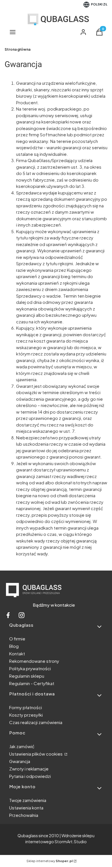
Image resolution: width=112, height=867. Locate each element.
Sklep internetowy (49, 861)
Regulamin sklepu (26, 676)
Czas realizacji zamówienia (35, 722)
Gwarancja (19, 761)
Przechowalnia (23, 815)
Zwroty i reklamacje (29, 768)
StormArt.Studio (71, 841)
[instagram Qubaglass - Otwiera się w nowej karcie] (21, 617)
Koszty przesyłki (26, 714)
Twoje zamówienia (27, 800)
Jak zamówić (21, 746)
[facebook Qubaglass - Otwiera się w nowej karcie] (8, 617)
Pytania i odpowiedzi (30, 776)
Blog (14, 646)
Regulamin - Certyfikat (31, 683)
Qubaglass (28, 835)
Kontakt (17, 653)
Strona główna (17, 49)
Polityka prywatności (30, 668)
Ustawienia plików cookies (36, 753)
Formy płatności (25, 707)
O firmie (17, 638)
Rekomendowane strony (34, 661)
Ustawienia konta (26, 807)
